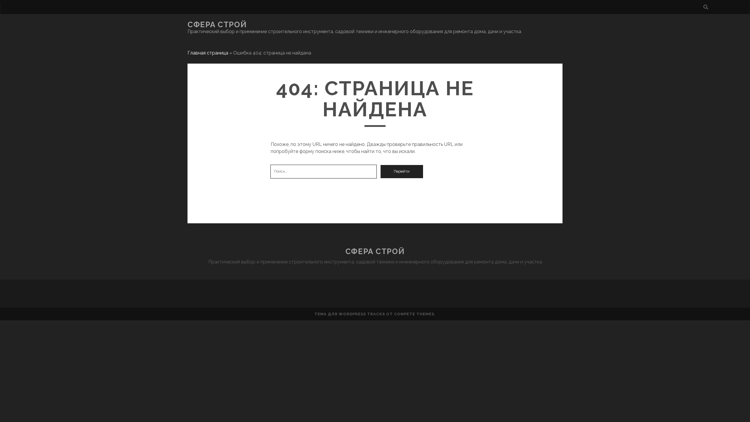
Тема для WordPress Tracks (349, 314)
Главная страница (208, 53)
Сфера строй (217, 24)
